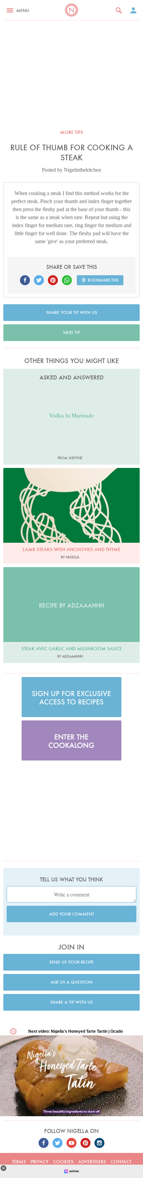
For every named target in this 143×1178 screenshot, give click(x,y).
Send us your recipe (71, 962)
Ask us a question (71, 982)
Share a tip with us (71, 1002)
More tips (71, 132)
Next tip (71, 332)
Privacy (40, 1162)
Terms (19, 1162)
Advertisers (92, 1162)
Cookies (63, 1162)
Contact (121, 1162)
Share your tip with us (71, 312)
